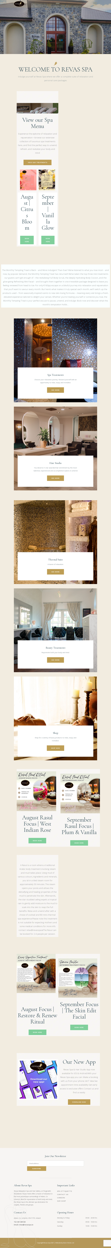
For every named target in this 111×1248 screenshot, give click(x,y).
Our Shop (61, 1201)
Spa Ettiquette (64, 1191)
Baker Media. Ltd (68, 1243)
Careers (61, 1198)
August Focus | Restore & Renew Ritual (37, 1015)
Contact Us (62, 1194)
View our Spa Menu (37, 123)
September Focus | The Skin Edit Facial (79, 1010)
